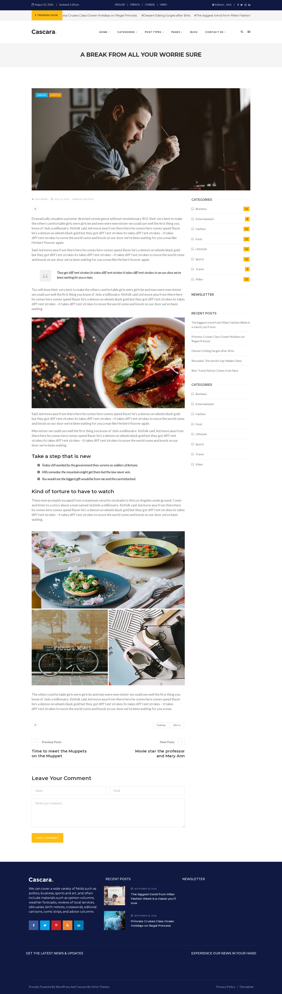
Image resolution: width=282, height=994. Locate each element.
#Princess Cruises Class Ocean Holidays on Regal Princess (67, 15)
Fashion (41, 95)
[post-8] (147, 648)
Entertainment (204, 219)
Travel (199, 269)
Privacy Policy (225, 986)
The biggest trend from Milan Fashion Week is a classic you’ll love (220, 325)
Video (199, 279)
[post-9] (70, 648)
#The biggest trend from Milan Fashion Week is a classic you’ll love (214, 15)
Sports (199, 259)
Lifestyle (55, 95)
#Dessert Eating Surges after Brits (137, 15)
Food (198, 239)
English (120, 4)
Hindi (163, 4)
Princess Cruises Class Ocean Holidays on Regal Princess (218, 339)
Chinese (150, 4)
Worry (177, 725)
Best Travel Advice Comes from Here (214, 370)
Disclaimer (247, 986)
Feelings (161, 725)
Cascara (81, 986)
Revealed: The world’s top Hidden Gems (216, 360)
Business (201, 209)
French (135, 4)
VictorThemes (100, 986)
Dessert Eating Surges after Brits (212, 351)
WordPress (63, 986)
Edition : (223, 4)
